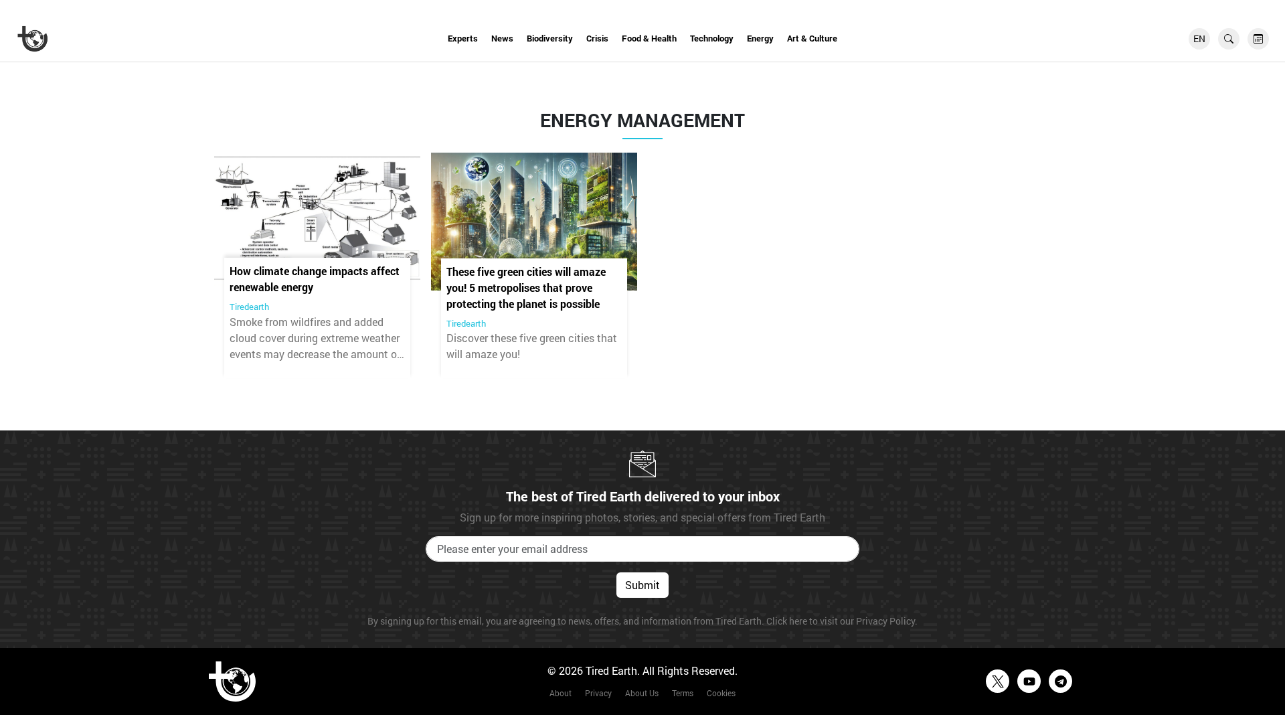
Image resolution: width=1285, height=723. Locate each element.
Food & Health (649, 38)
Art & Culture (812, 38)
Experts (463, 38)
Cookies (721, 693)
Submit (642, 585)
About (560, 693)
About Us (642, 693)
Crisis (597, 38)
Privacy (598, 693)
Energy (760, 38)
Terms (682, 693)
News (502, 38)
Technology (712, 38)
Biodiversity (550, 38)
